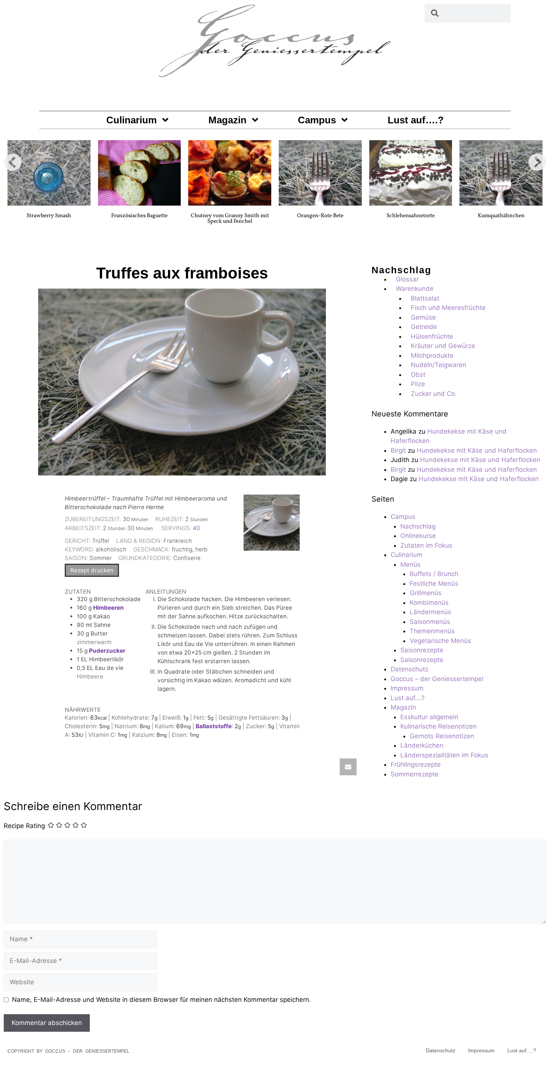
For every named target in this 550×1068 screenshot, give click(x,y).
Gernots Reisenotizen (442, 736)
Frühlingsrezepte (416, 764)
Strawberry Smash (49, 216)
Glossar (407, 279)
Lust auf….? (416, 120)
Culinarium (131, 120)
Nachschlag (418, 526)
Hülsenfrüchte (432, 336)
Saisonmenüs (430, 621)
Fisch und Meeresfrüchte (448, 307)
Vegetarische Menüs (440, 640)
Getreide (424, 326)
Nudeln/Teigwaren (438, 365)
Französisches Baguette (139, 216)
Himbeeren (108, 607)
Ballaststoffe (214, 726)
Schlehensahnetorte (410, 216)
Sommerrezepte (415, 774)
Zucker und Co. (434, 393)
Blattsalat (425, 298)
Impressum (407, 688)
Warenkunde (415, 288)
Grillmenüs (425, 593)
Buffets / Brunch (434, 574)
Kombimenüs (429, 602)
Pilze (418, 384)
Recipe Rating (24, 826)
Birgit (398, 450)
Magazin (227, 120)
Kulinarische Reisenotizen (438, 726)
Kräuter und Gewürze (443, 346)
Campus (317, 120)
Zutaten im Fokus (426, 545)
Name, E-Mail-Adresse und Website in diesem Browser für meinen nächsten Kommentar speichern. (161, 999)
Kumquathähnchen (501, 216)
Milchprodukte (432, 355)
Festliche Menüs (434, 583)
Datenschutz (409, 669)
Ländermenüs (430, 612)
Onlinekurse (418, 535)
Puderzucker (107, 650)
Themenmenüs (432, 631)
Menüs (410, 564)
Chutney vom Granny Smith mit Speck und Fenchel (230, 218)
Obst (418, 374)
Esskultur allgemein (429, 717)
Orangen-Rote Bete (320, 216)
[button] (13, 162)
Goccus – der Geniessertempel (437, 679)
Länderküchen (421, 745)
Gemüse (423, 317)
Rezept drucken (91, 570)
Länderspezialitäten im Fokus (444, 755)
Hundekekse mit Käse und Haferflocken (477, 450)
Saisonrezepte (421, 650)
